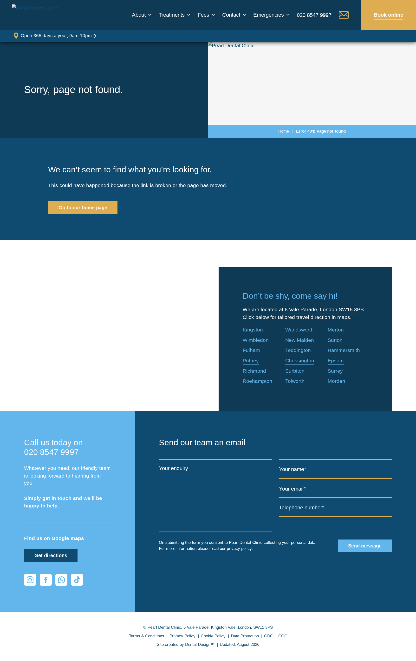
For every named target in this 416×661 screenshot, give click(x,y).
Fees (203, 15)
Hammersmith (344, 350)
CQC (282, 636)
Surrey (335, 371)
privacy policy (239, 548)
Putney (251, 360)
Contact (231, 15)
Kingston (253, 329)
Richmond (254, 371)
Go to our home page (82, 207)
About (139, 15)
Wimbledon (256, 340)
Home (283, 131)
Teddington (298, 350)
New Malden (299, 340)
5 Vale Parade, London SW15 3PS (324, 309)
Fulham (251, 350)
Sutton (335, 340)
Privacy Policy (182, 636)
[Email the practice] (344, 15)
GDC (268, 636)
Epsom (336, 360)
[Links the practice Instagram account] (30, 580)
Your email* (292, 489)
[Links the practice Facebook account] (46, 580)
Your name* (292, 469)
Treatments (172, 15)
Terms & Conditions (146, 636)
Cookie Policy (213, 636)
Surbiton (295, 371)
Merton (336, 329)
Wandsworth (299, 329)
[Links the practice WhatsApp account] (61, 580)
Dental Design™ (199, 644)
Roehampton (257, 381)
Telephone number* (301, 508)
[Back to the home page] (37, 15)
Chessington (299, 360)
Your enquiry (173, 468)
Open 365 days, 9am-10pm (56, 35)
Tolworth (295, 381)
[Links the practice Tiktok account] (77, 580)
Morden (336, 381)
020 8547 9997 (314, 15)
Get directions (50, 555)
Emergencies (268, 15)
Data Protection (245, 636)
